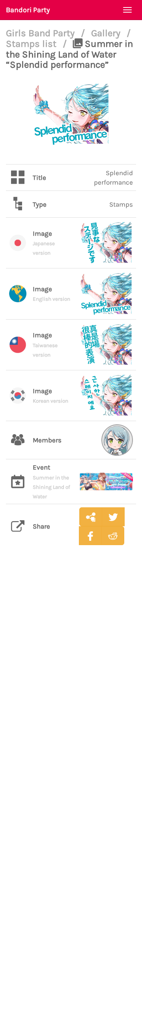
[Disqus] (71, 675)
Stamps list (32, 43)
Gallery (107, 33)
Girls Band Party (41, 33)
